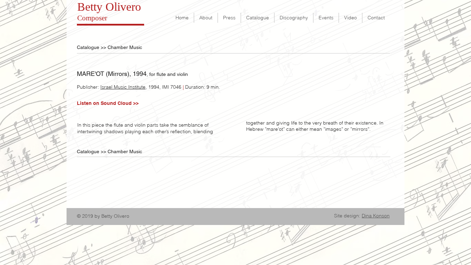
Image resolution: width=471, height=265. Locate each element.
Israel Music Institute (123, 87)
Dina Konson (376, 216)
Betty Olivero (109, 6)
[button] (93, 58)
